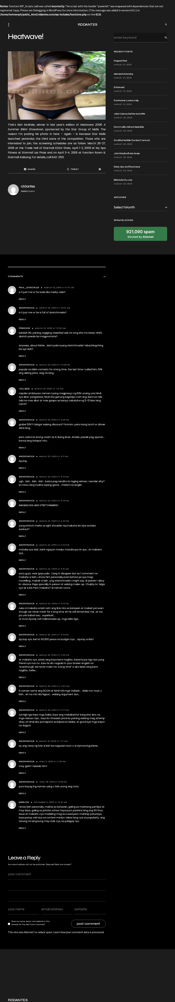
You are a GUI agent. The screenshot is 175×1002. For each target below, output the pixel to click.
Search (163, 37)
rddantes (28, 186)
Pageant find (120, 60)
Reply (22, 299)
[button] (9, 24)
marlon (24, 802)
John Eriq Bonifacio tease (127, 153)
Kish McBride (26, 125)
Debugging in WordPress (47, 10)
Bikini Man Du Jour (123, 179)
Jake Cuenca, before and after (129, 113)
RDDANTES (87, 24)
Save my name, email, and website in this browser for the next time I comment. (30, 923)
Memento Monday (123, 73)
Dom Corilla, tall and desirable (129, 126)
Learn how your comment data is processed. (78, 932)
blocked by (140, 233)
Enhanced (119, 87)
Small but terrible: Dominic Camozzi (132, 140)
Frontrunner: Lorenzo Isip (126, 100)
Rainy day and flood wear (127, 166)
